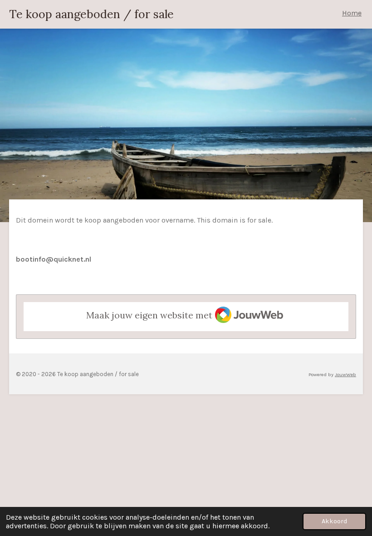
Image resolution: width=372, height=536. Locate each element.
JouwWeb (345, 374)
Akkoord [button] (334, 521)
